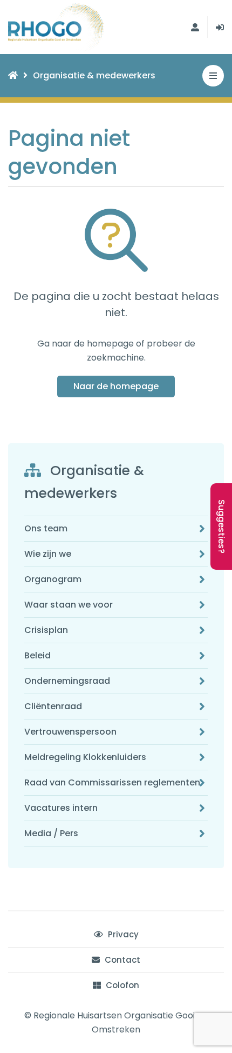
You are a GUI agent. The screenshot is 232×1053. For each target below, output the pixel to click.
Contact (121, 959)
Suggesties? (221, 526)
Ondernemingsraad (67, 681)
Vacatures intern (61, 808)
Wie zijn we (47, 554)
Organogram (52, 579)
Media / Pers (51, 833)
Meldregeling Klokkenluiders (85, 757)
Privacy (122, 934)
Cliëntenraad (53, 706)
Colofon (121, 985)
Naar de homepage (116, 386)
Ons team (45, 528)
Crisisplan (46, 630)
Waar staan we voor (68, 604)
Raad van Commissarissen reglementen (112, 782)
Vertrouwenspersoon (70, 731)
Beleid (37, 655)
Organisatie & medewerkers (94, 75)
